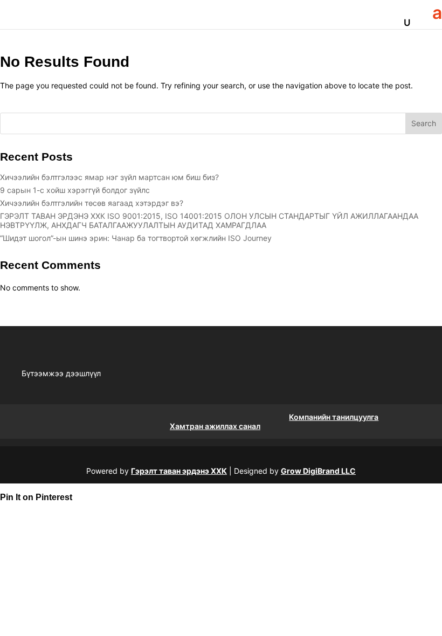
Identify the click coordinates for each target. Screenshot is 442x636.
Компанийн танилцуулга (333, 416)
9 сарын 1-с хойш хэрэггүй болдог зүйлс (75, 190)
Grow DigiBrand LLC (318, 470)
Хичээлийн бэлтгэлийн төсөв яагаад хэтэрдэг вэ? (91, 203)
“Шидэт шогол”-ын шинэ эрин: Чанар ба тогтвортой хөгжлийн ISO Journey (136, 238)
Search (423, 123)
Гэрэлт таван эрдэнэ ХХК (179, 470)
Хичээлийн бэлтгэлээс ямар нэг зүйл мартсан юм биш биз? (109, 177)
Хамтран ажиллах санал (215, 426)
